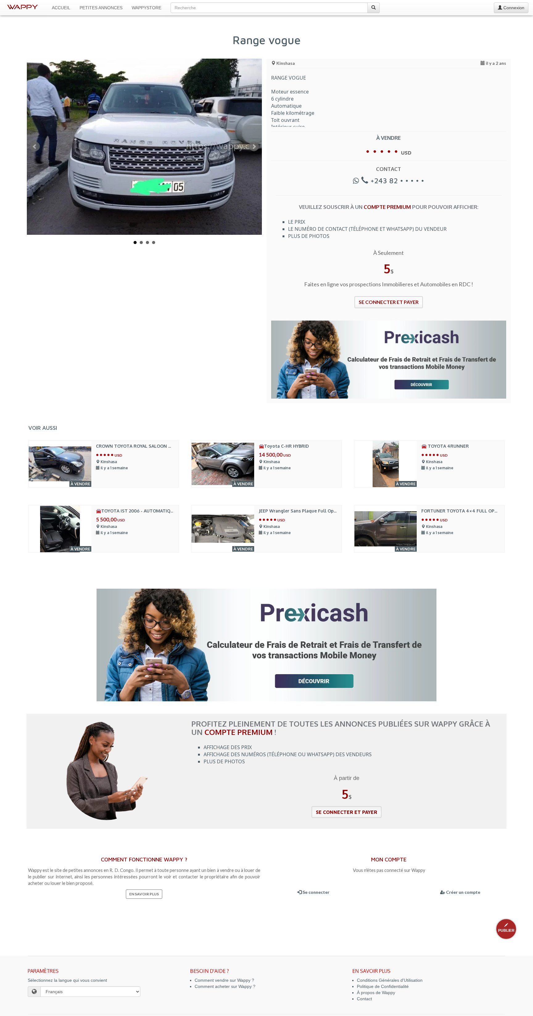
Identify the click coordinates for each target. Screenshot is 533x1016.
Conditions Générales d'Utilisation (390, 980)
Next (254, 146)
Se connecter (315, 892)
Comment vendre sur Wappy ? (224, 980)
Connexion (513, 7)
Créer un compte (462, 892)
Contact (364, 998)
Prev (35, 146)
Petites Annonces (101, 7)
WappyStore (146, 7)
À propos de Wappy (376, 992)
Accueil (61, 7)
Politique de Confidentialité (383, 986)
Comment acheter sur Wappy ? (225, 986)
